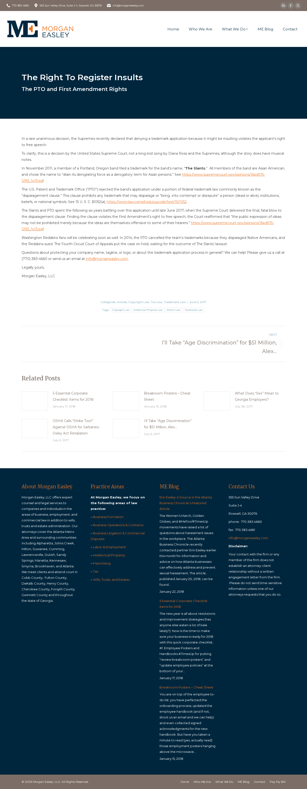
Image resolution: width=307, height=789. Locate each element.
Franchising (102, 563)
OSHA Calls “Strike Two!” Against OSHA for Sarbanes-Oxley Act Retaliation (76, 427)
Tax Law (156, 302)
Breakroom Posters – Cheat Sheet (167, 396)
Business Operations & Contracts (118, 525)
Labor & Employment (109, 547)
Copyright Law (138, 302)
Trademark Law (175, 302)
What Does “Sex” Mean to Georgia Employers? (257, 396)
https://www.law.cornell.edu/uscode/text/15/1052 (147, 202)
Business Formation (108, 517)
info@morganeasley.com (107, 259)
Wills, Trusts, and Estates (111, 579)
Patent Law (173, 310)
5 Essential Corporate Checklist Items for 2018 (73, 396)
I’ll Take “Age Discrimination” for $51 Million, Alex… (168, 424)
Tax (95, 571)
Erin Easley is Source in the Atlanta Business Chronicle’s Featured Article (185, 503)
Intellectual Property (109, 555)
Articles (122, 302)
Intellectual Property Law (148, 310)
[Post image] (35, 401)
